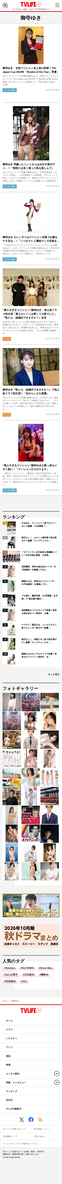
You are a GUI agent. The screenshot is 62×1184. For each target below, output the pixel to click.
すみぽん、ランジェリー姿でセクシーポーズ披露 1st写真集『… (39, 524)
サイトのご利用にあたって (14, 1129)
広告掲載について (10, 1136)
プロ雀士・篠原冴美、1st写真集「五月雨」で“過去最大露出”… (40, 597)
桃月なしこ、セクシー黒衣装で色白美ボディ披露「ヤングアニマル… (39, 539)
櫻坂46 (44, 974)
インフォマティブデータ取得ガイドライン (21, 1144)
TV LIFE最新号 (13, 1109)
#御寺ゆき (15, 1001)
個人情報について (41, 1129)
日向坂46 (11, 981)
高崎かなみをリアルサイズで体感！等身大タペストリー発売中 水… (39, 655)
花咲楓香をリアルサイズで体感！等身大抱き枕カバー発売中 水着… (39, 611)
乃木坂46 (29, 974)
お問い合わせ (39, 1136)
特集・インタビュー (16, 1082)
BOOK (9, 1100)
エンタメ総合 (9, 90)
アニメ (9, 1047)
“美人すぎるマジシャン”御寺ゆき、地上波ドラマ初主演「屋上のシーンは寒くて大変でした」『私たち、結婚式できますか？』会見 (30, 313)
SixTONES (28, 968)
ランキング (11, 1091)
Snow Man (46, 968)
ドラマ (7, 339)
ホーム (5, 1001)
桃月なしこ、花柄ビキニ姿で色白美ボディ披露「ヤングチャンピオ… (39, 641)
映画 (8, 1064)
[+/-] (56, 1073)
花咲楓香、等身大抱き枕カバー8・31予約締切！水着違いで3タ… (39, 568)
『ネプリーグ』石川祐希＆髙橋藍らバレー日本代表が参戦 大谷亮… (39, 553)
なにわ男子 (12, 974)
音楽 (8, 1056)
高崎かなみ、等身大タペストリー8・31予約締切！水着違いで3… (39, 582)
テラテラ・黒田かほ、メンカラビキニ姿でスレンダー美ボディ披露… (39, 626)
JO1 (24, 981)
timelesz (10, 968)
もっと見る (53, 674)
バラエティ (11, 1038)
